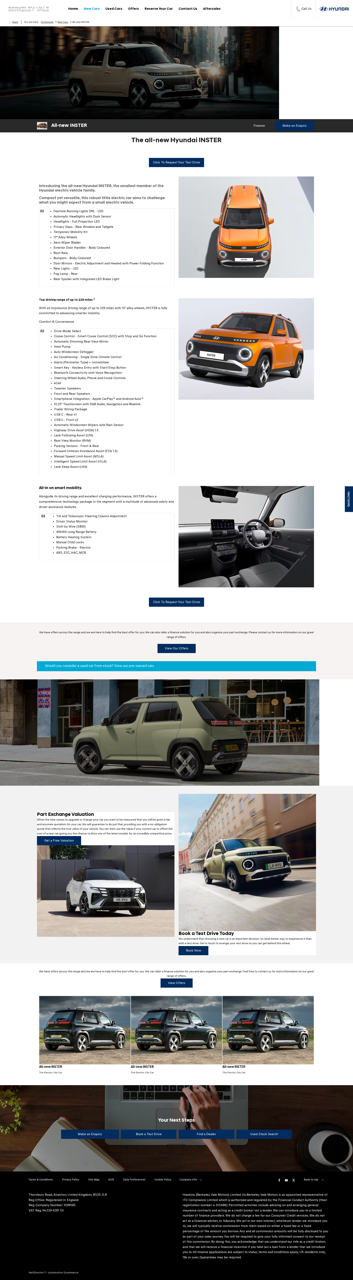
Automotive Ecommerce (63, 1272)
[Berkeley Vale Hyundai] (28, 9)
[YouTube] (286, 1180)
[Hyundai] (334, 9)
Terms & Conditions (41, 1179)
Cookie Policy (162, 1179)
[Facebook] (279, 1180)
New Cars (63, 22)
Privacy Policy (70, 1179)
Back (15, 22)
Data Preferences (134, 1179)
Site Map (93, 1179)
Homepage (47, 22)
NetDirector (36, 1272)
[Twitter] (294, 1180)
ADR (111, 1179)
